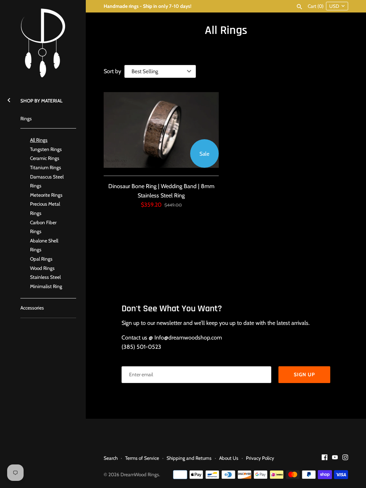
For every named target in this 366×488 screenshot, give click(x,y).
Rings (26, 118)
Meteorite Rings (46, 195)
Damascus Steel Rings (47, 181)
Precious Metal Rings (45, 208)
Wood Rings (42, 268)
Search (111, 458)
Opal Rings (41, 259)
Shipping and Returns (189, 458)
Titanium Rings (45, 167)
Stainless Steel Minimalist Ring (46, 281)
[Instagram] (345, 458)
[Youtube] (335, 458)
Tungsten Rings (46, 149)
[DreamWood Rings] (43, 43)
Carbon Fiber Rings (43, 227)
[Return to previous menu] (9, 99)
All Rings (39, 140)
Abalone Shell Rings (44, 245)
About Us (228, 458)
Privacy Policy (260, 458)
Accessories (32, 308)
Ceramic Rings (44, 158)
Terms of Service (142, 458)
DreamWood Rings (139, 474)
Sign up (304, 374)
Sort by (112, 71)
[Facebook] (324, 458)
